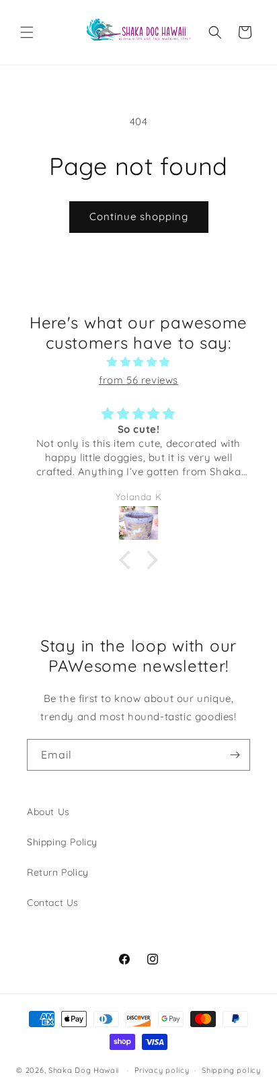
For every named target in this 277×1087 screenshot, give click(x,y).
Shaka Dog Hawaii (83, 1070)
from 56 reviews (138, 380)
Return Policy (58, 872)
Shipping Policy (62, 842)
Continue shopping (138, 216)
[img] (138, 362)
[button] (27, 32)
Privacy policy (162, 1070)
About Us (48, 812)
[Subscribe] (234, 755)
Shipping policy (231, 1070)
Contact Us (53, 903)
